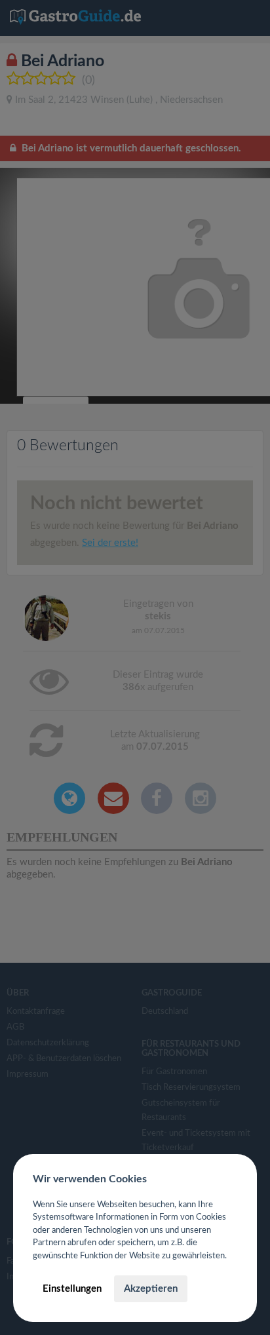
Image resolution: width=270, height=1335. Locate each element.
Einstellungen (72, 1289)
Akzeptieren (151, 1289)
